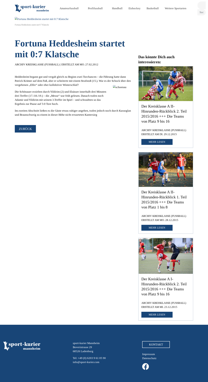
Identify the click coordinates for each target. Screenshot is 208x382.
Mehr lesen (157, 141)
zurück (25, 129)
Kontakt (156, 344)
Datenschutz (149, 358)
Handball (117, 8)
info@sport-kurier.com (86, 362)
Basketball (153, 8)
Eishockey (135, 8)
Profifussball (95, 8)
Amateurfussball (69, 8)
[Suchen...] (201, 5)
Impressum (148, 354)
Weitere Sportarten (175, 8)
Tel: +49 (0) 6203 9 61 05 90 (89, 358)
